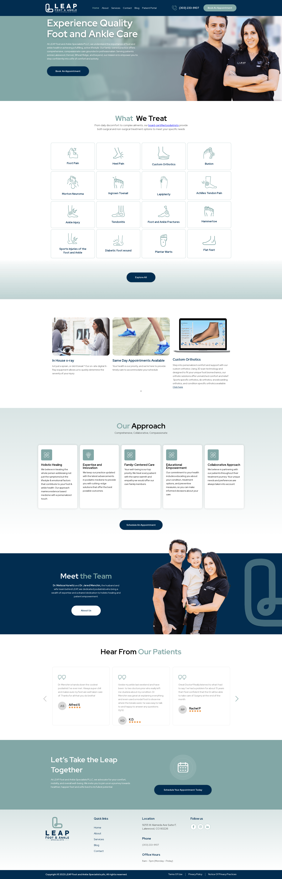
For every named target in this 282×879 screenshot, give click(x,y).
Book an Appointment (220, 7)
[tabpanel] (81, 346)
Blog (137, 8)
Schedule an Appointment (141, 525)
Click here (178, 387)
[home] (61, 8)
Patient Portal (149, 8)
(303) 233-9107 (189, 7)
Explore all (141, 277)
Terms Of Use (175, 874)
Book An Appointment (68, 71)
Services (115, 8)
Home (95, 8)
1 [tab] (141, 391)
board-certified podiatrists (163, 125)
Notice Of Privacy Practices (222, 874)
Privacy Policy (195, 874)
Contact (127, 8)
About (105, 8)
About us (86, 610)
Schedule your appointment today (183, 789)
